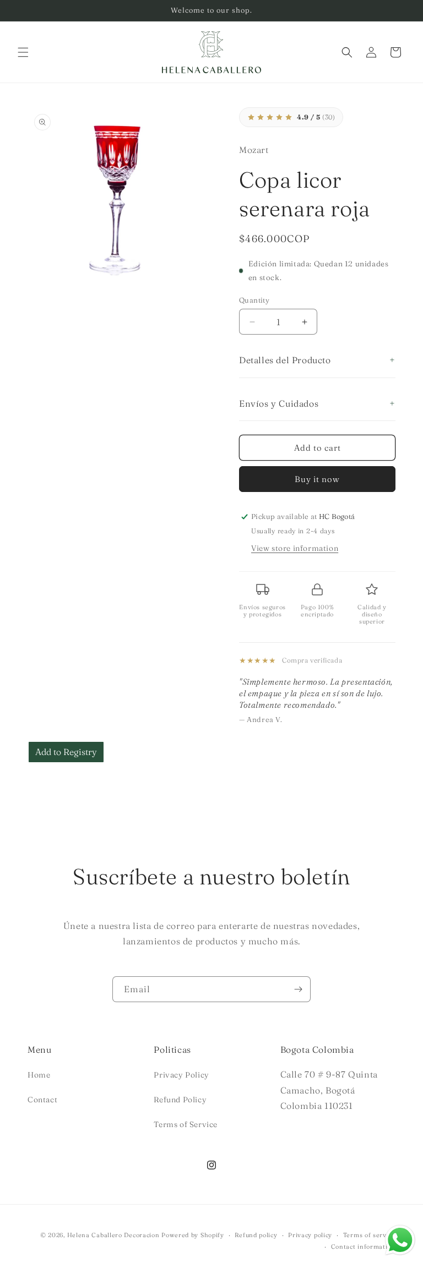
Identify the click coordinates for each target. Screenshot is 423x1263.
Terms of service (369, 1235)
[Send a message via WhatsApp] (400, 1240)
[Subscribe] (298, 989)
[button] (23, 52)
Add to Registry (66, 751)
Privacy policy (310, 1235)
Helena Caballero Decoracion (113, 1235)
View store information (294, 548)
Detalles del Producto (285, 359)
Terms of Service (186, 1124)
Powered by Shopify (192, 1235)
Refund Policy (180, 1100)
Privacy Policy (181, 1075)
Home (39, 1075)
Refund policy (256, 1235)
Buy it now (317, 479)
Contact (42, 1100)
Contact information (363, 1246)
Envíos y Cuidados (278, 403)
